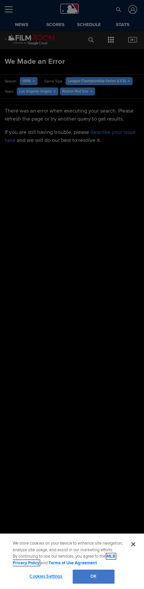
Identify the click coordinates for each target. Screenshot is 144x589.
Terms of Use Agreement (73, 563)
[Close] (133, 544)
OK (93, 576)
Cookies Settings (45, 576)
